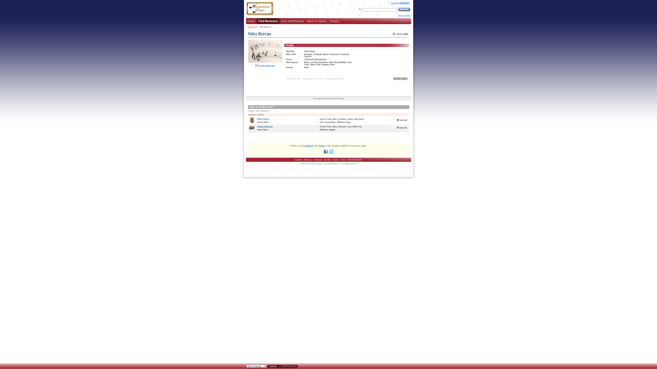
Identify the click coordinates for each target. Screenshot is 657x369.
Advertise (298, 159)
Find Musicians (268, 21)
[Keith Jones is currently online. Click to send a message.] (402, 121)
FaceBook (308, 146)
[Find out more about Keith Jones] (251, 122)
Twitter (321, 146)
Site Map (327, 159)
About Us (307, 159)
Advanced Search (404, 15)
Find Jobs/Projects (292, 21)
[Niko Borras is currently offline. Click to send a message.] (400, 35)
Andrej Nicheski (265, 126)
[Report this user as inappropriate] (400, 80)
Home (251, 21)
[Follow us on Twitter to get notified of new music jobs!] (331, 153)
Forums (334, 21)
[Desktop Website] (355, 159)
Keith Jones (263, 119)
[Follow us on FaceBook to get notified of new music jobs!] (326, 153)
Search (335, 159)
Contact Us (317, 159)
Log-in (394, 3)
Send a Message (267, 65)
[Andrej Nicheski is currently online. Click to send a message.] (402, 129)
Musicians (252, 27)
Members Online (256, 115)
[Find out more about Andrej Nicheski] (251, 129)
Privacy (343, 159)
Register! (405, 3)
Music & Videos (316, 21)
